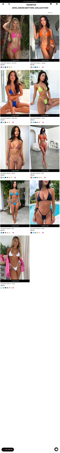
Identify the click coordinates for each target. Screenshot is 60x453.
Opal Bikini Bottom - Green (37, 118)
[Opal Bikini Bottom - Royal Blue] (15, 92)
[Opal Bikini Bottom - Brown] (15, 147)
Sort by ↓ (50, 12)
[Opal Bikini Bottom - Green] (44, 92)
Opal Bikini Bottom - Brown (8, 173)
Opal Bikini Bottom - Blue (7, 228)
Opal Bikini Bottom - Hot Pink (8, 63)
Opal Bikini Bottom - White (8, 283)
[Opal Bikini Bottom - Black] (44, 202)
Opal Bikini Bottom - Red (37, 173)
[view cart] (57, 4)
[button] (56, 449)
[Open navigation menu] (3, 4)
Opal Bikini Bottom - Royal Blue (9, 118)
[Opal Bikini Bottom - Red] (44, 147)
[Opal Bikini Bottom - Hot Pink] (15, 37)
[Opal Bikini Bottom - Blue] (15, 202)
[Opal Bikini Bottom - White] (15, 257)
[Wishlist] (51, 4)
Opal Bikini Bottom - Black (37, 228)
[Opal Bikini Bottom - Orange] (44, 37)
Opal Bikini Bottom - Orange (37, 63)
